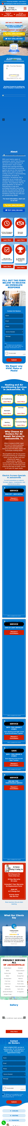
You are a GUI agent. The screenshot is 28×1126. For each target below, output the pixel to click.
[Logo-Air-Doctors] (9, 6)
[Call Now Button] (4, 1123)
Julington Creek (8, 994)
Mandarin (20, 968)
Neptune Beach (20, 970)
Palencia (20, 978)
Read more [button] (14, 944)
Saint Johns (20, 989)
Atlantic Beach (7, 968)
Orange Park (20, 976)
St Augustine (20, 991)
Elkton (7, 976)
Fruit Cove (7, 981)
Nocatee (20, 973)
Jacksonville (8, 989)
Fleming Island (7, 978)
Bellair (7, 970)
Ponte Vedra (20, 983)
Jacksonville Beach (7, 991)
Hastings (7, 986)
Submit (14, 360)
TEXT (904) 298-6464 (15, 39)
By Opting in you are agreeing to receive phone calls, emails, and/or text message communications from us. (14, 346)
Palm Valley (20, 981)
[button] (3, 119)
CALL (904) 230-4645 (15, 34)
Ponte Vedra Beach (20, 986)
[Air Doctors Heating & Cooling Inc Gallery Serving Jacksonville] (14, 1018)
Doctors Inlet (7, 973)
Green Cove (8, 983)
